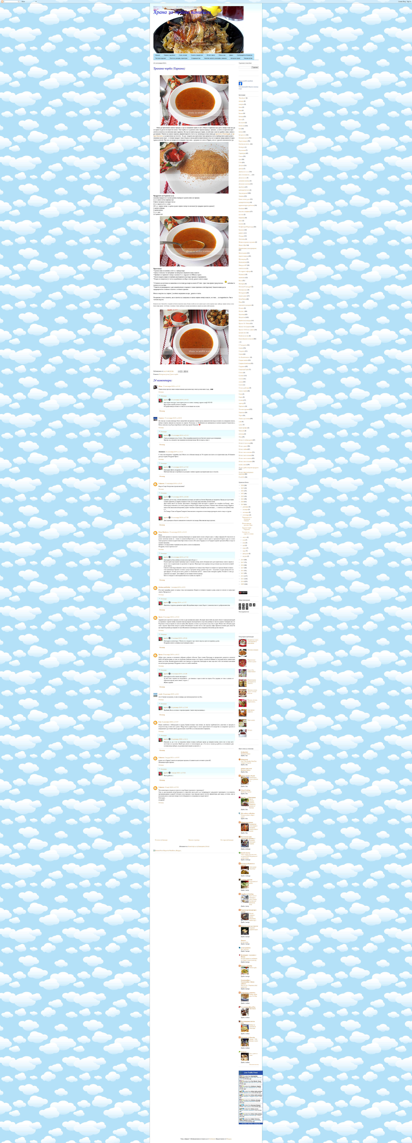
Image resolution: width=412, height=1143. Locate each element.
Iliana (160, 386)
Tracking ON (257, 1123)
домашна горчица (244, 181)
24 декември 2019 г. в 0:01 (171, 694)
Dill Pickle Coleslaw (246, 792)
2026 (242, 485)
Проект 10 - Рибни (244, 323)
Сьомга (241, 400)
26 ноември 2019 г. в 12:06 (179, 674)
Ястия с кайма (243, 449)
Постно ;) (241, 311)
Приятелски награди (245, 320)
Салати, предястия (197, 55)
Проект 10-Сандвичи (245, 327)
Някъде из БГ (243, 265)
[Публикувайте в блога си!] (181, 371)
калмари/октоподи (244, 202)
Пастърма (242, 284)
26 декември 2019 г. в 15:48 (179, 707)
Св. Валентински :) (244, 357)
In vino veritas (244, 942)
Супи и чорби (174, 374)
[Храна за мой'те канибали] (240, 85)
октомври (246, 512)
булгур (241, 132)
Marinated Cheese (245, 754)
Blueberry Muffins (245, 770)
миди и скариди (243, 256)
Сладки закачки (243, 360)
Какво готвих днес (244, 199)
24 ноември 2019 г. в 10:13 (171, 654)
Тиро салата (251, 720)
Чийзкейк (241, 431)
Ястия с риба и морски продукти (248, 467)
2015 (242, 568)
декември (246, 507)
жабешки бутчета (244, 190)
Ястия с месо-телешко (245, 461)
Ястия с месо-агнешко (245, 452)
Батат (240, 119)
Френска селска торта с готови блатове (252, 691)
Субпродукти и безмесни (244, 55)
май (244, 545)
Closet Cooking (245, 790)
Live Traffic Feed (251, 1073)
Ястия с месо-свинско (245, 458)
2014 (242, 571)
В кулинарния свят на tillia (248, 1022)
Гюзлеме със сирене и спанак (247, 533)
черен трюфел (243, 428)
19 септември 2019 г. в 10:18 (178, 532)
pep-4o (166, 371)
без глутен (242, 122)
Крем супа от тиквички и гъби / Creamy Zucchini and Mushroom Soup (253, 900)
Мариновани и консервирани (247, 248)
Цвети (160, 617)
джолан (241, 168)
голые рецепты (245, 948)
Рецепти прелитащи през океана (248, 911)
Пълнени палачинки (249, 1101)
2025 (242, 488)
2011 (242, 579)
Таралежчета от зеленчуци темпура (247, 519)
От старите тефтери (245, 271)
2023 (242, 493)
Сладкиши (242, 366)
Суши (240, 394)
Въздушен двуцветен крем (253, 928)
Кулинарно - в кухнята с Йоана (248, 956)
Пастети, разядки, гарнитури (178, 58)
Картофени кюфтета (251, 711)
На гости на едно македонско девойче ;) (248, 837)
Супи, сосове (183, 55)
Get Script (244, 1123)
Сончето (161, 418)
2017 (242, 562)
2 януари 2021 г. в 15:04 (178, 773)
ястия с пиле (242, 464)
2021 (242, 499)
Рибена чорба (252, 967)
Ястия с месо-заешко (245, 455)
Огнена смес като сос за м (251, 1082)
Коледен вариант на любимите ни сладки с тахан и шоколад (249, 959)
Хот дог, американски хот (251, 1087)
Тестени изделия (160, 58)
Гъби (240, 162)
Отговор (161, 392)
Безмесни (241, 126)
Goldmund (212, 1139)
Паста (240, 281)
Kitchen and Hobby (164, 587)
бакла (240, 107)
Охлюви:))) (242, 274)
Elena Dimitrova (164, 532)
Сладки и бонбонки (244, 363)
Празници (242, 314)
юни (244, 543)
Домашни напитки (244, 184)
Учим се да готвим (244, 418)
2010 (242, 581)
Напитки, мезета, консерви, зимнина (215, 58)
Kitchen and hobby (246, 966)
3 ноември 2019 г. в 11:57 (178, 602)
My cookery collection (247, 813)
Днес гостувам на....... (245, 175)
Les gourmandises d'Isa (248, 1007)
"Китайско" (242, 98)
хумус (240, 425)
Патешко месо (243, 290)
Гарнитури (242, 153)
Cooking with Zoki (246, 880)
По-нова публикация (161, 840)
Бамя (240, 110)
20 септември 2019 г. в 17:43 (179, 557)
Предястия (242, 317)
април (245, 548)
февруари (246, 553)
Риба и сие (222, 55)
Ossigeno (243, 1052)
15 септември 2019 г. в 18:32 (179, 400)
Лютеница (242, 239)
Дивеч (231, 55)
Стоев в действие (244, 388)
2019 (242, 504)
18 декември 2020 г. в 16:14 (179, 739)
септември (246, 515)
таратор (241, 403)
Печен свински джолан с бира (247, 524)
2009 (242, 584)
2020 (242, 502)
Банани (241, 113)
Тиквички (242, 412)
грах (240, 159)
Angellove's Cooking (247, 894)
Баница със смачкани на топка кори (252, 1026)
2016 (242, 565)
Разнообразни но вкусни (246, 339)
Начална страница (194, 840)
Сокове (241, 372)
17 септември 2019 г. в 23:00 (179, 497)
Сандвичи (242, 351)
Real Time (250, 1123)
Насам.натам (242, 262)
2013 (242, 573)
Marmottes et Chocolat (248, 1037)
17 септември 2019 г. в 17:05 (179, 467)
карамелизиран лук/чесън (246, 205)
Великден (242, 147)
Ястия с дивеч (243, 446)
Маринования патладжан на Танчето (252, 681)
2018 (242, 560)
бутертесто (242, 135)
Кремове (241, 230)
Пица (240, 302)
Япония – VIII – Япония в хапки (253, 1040)
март (244, 551)
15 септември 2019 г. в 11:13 (171, 386)
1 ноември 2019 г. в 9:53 (178, 587)
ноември (245, 509)
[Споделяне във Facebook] (185, 371)
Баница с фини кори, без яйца (253, 995)
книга (240, 221)
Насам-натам (248, 58)
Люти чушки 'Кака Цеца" (252, 868)
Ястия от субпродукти (245, 440)
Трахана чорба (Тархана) (246, 528)
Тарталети (242, 406)
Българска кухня (164, 374)
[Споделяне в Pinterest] (187, 371)
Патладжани (242, 293)
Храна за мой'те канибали (246, 81)
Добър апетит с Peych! (248, 776)
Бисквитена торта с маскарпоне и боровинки (253, 641)
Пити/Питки (242, 299)
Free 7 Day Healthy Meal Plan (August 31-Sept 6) (248, 762)
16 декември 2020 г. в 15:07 (170, 722)
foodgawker (244, 752)
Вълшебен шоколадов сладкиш (252, 841)
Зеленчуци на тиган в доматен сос (253, 779)
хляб (240, 421)
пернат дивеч (243, 296)
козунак (241, 224)
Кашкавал (242, 208)
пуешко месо (242, 333)
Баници (241, 116)
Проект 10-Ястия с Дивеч (246, 330)
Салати (241, 348)
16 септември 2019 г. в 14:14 (174, 452)
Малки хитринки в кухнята (247, 242)
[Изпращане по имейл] (179, 371)
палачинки (242, 277)
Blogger (228, 1139)
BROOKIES (252, 1009)
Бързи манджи (243, 141)
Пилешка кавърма (253, 650)
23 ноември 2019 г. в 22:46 (179, 638)
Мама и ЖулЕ (243, 245)
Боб (240, 129)
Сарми (241, 354)
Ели (160, 722)
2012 (242, 576)
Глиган (241, 156)
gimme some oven (246, 768)
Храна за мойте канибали (182, 12)
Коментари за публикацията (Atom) (198, 846)
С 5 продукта (243, 345)
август (245, 537)
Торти (240, 415)
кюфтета (241, 233)
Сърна (241, 397)
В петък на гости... (244, 144)
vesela (160, 694)
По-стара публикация (226, 840)
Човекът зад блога (169, 55)
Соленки (241, 375)
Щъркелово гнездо (247, 822)
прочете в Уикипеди (222, 134)
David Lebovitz (245, 853)
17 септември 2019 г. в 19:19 (173, 483)
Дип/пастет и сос (244, 172)
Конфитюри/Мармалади (246, 227)
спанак (241, 382)
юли (244, 540)
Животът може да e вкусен (249, 926)
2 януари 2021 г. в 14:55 (172, 757)
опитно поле (242, 268)
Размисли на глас (244, 336)
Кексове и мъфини (244, 211)
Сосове (241, 379)
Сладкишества (195, 58)
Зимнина (241, 196)
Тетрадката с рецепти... (248, 993)
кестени (241, 214)
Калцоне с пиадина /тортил (251, 1096)
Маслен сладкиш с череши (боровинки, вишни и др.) (252, 917)
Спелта (241, 385)
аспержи (241, 104)
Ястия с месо (211, 55)
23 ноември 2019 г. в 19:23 (171, 617)
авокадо (241, 101)
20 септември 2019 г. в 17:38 (179, 517)
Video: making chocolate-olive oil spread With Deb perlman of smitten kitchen (249, 856)
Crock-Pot (242, 477)
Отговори (164, 396)
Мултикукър (242, 259)
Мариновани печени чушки (252, 661)
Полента (241, 308)
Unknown (161, 483)
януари (245, 556)
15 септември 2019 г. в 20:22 (173, 418)
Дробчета (242, 187)
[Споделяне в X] (183, 371)
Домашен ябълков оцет (250, 1115)
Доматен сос (242, 178)
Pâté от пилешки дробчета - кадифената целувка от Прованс (252, 803)
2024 (242, 491)
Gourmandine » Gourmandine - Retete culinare (247, 982)
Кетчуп (250, 730)
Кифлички (242, 218)
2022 (242, 496)
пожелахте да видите (245, 305)
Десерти (241, 165)
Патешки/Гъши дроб (245, 287)
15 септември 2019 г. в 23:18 (179, 435)
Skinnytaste (244, 759)
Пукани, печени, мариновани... (252, 701)
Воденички (242, 150)
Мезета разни (243, 253)
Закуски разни (243, 193)
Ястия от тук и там (244, 443)
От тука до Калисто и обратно (247, 864)
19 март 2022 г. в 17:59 (172, 787)
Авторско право (235, 58)
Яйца (240, 437)
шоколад (241, 434)
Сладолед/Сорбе (244, 369)
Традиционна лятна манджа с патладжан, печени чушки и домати (253, 827)
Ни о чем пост (245, 949)
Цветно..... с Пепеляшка (248, 797)
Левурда (241, 236)
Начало (157, 55)
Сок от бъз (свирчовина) (251, 671)
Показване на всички (254, 1064)
